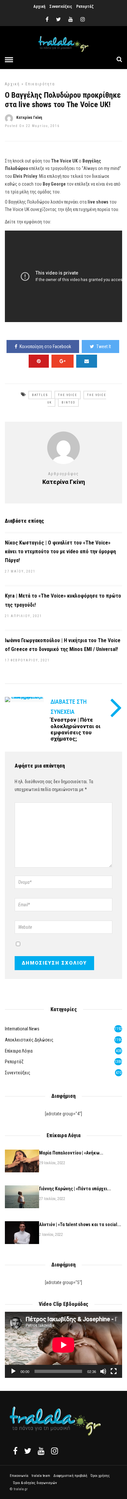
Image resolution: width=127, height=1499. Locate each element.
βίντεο (68, 402)
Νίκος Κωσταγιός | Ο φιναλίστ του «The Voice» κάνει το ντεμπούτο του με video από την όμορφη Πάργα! (60, 551)
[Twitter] (27, 1451)
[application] (63, 1345)
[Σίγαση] (103, 1371)
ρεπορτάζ (14, 1061)
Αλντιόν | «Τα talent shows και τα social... (80, 1224)
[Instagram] (82, 19)
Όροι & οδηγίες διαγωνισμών (35, 1483)
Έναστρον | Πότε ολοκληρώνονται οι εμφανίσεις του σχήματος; (75, 729)
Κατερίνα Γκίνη (29, 117)
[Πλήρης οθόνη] (113, 1371)
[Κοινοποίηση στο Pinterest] (39, 361)
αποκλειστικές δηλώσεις (29, 1039)
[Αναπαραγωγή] (13, 1371)
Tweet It (103, 346)
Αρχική (39, 6)
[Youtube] (70, 19)
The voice (67, 395)
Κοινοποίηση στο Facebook (45, 346)
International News (22, 1028)
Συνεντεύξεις (60, 6)
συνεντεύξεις (17, 1072)
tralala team (41, 1476)
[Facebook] (15, 1451)
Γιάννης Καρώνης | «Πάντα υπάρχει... (75, 1188)
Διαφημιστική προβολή (70, 1476)
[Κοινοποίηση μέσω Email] (86, 361)
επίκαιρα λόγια (19, 1051)
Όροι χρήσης (100, 1476)
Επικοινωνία (19, 1476)
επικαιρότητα (40, 84)
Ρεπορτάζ (84, 6)
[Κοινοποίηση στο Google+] (62, 361)
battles (40, 395)
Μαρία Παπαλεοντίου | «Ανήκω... (71, 1152)
